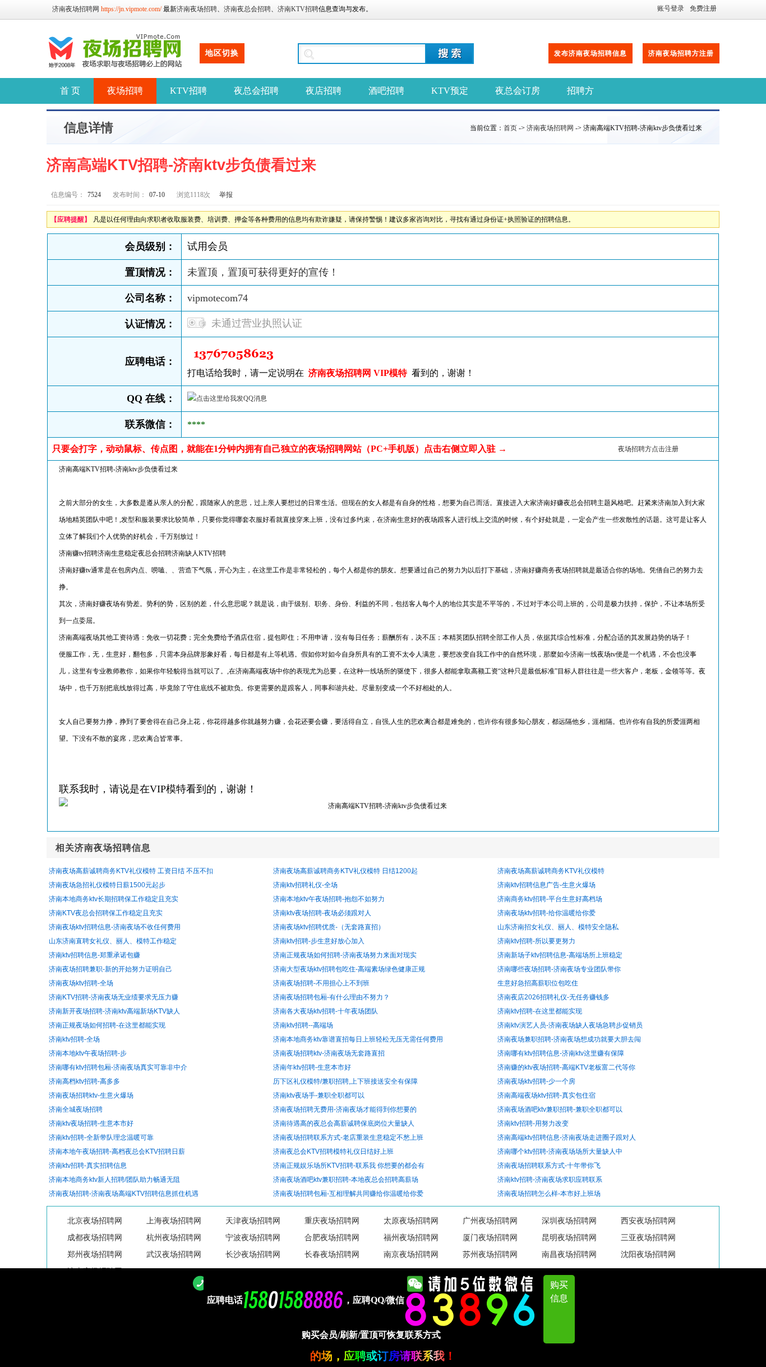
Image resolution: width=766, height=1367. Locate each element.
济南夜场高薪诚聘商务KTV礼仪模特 (551, 871)
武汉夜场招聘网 (173, 1254)
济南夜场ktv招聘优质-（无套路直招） (329, 927)
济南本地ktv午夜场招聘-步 (88, 1053)
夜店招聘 (324, 90)
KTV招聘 (188, 90)
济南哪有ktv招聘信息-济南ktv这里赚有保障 (560, 1053)
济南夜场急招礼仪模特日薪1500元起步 (107, 885)
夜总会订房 (517, 90)
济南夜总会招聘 (247, 9)
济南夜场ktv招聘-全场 (81, 983)
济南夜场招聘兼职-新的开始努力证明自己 (110, 969)
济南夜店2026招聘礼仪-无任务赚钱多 (553, 997)
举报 (226, 195)
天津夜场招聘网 (252, 1221)
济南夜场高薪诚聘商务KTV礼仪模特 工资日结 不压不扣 (131, 871)
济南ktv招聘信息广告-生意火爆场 (546, 885)
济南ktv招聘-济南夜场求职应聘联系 (549, 1179)
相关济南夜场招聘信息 (103, 847)
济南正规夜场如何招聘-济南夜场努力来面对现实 (345, 955)
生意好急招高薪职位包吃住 (537, 983)
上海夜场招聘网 (173, 1221)
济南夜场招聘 (197, 9)
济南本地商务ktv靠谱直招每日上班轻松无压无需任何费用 (358, 1039)
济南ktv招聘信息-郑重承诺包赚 (94, 955)
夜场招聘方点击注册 (648, 449)
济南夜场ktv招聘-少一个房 (536, 1081)
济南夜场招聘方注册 (681, 53)
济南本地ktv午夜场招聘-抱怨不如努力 (329, 899)
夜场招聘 (125, 90)
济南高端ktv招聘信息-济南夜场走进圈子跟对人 (566, 1137)
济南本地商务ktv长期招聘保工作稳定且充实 (113, 899)
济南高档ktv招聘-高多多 (84, 1081)
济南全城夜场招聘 (76, 1109)
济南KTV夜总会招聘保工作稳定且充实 (106, 913)
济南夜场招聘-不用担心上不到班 (321, 983)
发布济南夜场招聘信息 (590, 53)
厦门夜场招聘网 (490, 1237)
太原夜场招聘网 (411, 1221)
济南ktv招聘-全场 (74, 1039)
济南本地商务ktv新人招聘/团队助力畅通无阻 (114, 1179)
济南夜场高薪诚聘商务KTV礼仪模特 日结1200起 (345, 871)
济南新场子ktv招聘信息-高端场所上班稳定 (559, 955)
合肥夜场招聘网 (331, 1237)
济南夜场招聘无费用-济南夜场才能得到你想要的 (345, 1109)
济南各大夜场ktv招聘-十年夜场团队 (325, 1011)
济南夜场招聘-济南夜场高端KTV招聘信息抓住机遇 (124, 1194)
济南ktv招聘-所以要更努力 (536, 941)
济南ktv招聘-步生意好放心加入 (318, 941)
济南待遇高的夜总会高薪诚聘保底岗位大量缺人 (343, 1123)
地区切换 (222, 53)
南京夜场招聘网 (411, 1254)
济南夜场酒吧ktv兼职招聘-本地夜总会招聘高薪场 (345, 1179)
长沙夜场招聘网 (252, 1254)
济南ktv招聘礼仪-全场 (305, 885)
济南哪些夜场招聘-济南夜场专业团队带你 (559, 969)
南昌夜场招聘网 (569, 1254)
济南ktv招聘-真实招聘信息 (88, 1165)
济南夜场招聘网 (75, 9)
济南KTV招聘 (298, 9)
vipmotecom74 (217, 298)
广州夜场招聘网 (490, 1221)
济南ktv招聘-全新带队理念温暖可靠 (101, 1137)
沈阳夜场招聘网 (648, 1254)
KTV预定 (449, 90)
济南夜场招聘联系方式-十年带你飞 (549, 1165)
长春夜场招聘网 (331, 1254)
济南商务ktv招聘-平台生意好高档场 (549, 899)
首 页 (70, 90)
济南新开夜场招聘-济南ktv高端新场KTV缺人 (114, 1011)
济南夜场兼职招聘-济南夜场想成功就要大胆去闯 (569, 1039)
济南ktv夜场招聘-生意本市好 (91, 1123)
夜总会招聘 (256, 90)
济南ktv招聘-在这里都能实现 (539, 1011)
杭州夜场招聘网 (173, 1237)
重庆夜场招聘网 (331, 1221)
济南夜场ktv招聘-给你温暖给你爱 (546, 913)
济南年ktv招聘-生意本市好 (312, 1067)
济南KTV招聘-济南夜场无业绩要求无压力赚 (113, 997)
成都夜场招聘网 (94, 1237)
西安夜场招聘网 (648, 1221)
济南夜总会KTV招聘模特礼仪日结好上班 (333, 1151)
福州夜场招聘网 (411, 1237)
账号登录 (670, 8)
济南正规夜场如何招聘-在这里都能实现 (107, 1025)
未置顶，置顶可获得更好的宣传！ (263, 272)
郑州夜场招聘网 (94, 1254)
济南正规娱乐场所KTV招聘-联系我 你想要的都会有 (348, 1165)
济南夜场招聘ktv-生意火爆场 (91, 1095)
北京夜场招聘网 (94, 1221)
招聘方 (580, 90)
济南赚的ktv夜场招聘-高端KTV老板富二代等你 (566, 1067)
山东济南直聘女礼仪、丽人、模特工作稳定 (113, 941)
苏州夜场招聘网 (490, 1254)
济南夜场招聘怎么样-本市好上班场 (549, 1194)
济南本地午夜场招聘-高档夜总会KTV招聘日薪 (117, 1151)
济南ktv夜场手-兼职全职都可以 (318, 1095)
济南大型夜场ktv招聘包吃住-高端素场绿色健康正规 (349, 969)
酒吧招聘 (386, 90)
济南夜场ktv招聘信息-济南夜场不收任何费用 (115, 927)
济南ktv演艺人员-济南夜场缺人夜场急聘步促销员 (570, 1025)
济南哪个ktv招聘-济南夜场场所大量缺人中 (559, 1151)
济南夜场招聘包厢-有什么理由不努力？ (331, 997)
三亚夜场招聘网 (648, 1237)
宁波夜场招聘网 (252, 1237)
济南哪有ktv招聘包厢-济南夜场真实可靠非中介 (118, 1067)
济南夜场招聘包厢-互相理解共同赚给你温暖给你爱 (348, 1194)
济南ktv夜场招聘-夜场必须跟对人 (322, 913)
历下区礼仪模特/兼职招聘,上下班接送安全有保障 (345, 1081)
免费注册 (703, 8)
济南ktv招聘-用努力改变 (533, 1123)
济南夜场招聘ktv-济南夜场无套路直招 (329, 1053)
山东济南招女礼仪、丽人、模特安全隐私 (558, 927)
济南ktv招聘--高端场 (303, 1025)
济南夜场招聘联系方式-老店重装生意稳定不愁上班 (348, 1137)
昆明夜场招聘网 (569, 1237)
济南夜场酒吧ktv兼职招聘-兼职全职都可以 (559, 1109)
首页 (510, 128)
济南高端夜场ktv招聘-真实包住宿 (546, 1095)
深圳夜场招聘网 (569, 1221)
